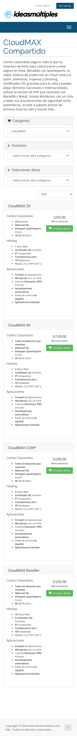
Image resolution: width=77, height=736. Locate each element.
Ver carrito (65, 5)
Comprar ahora (61, 228)
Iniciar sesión (42, 5)
